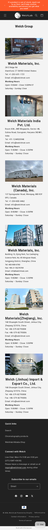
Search (8, 430)
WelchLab (13, 513)
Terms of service (25, 520)
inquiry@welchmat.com (15, 467)
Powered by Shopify (24, 513)
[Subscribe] (37, 486)
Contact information (18, 517)
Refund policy (40, 513)
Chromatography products (16, 436)
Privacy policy (34, 517)
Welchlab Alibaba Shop (15, 442)
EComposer (27, 528)
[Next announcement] (43, 5)
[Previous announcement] (5, 5)
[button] (5, 15)
